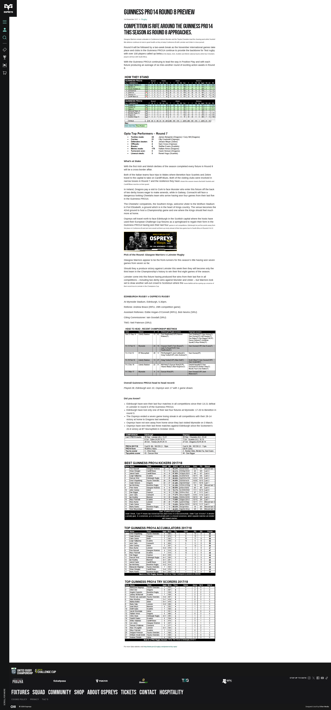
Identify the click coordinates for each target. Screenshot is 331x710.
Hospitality (171, 692)
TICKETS (128, 692)
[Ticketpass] (59, 681)
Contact (147, 692)
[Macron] (101, 681)
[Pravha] (17, 681)
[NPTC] (227, 681)
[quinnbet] (143, 681)
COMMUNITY (59, 692)
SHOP (79, 692)
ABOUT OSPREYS (102, 692)
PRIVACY (34, 699)
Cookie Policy (19, 699)
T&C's (45, 699)
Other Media (324, 706)
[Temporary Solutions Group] (185, 681)
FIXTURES (20, 692)
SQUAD (38, 692)
